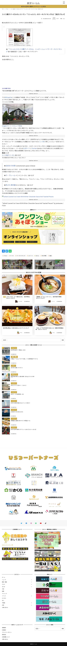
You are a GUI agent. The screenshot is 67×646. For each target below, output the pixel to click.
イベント (4, 595)
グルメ (64, 18)
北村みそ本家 (10, 165)
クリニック (4, 593)
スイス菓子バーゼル (8, 155)
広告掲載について (6, 637)
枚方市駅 (44, 255)
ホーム (3, 577)
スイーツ (30, 255)
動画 (3, 591)
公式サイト (26, 148)
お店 (3, 589)
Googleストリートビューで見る (12, 126)
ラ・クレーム (10, 175)
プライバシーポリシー (7, 632)
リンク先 (41, 142)
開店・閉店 (4, 582)
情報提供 (4, 627)
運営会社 (4, 634)
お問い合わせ (5, 607)
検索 (63, 340)
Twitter (34, 148)
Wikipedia (8, 97)
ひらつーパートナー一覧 (7, 545)
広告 (3, 605)
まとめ (3, 586)
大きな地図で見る (6, 88)
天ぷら (37, 255)
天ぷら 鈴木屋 (11, 185)
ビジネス (4, 598)
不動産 (3, 602)
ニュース (4, 579)
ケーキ (12, 255)
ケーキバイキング (20, 255)
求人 (3, 600)
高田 (50, 255)
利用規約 (4, 630)
